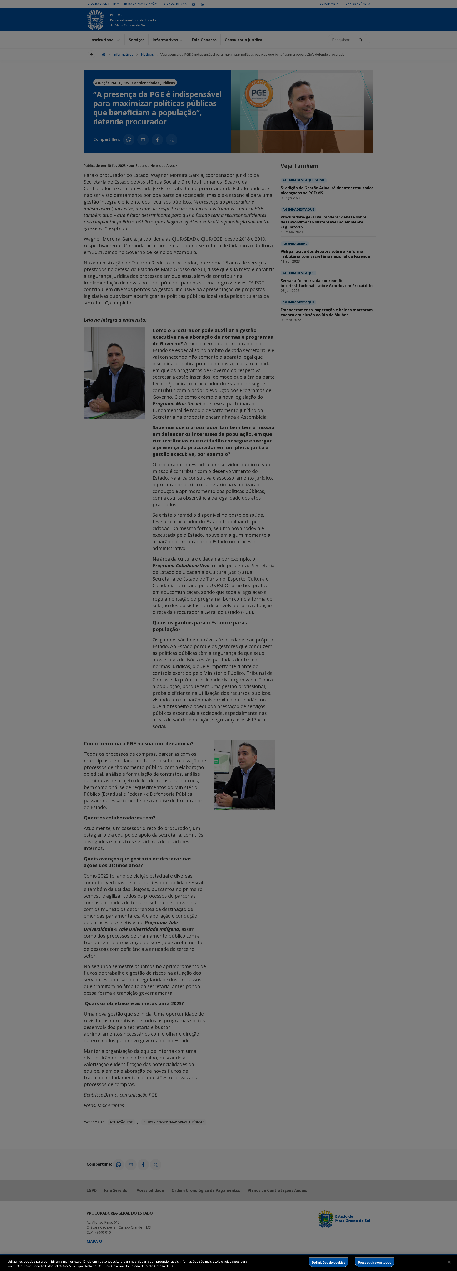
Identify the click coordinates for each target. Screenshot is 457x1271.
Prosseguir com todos (374, 1262)
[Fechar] (449, 1262)
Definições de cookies (328, 1262)
